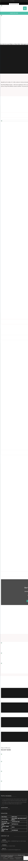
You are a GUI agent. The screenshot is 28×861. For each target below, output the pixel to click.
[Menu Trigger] (25, 8)
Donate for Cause (14, 13)
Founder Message (18, 857)
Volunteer (12, 858)
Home (4, 857)
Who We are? (10, 857)
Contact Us (18, 858)
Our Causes (5, 858)
